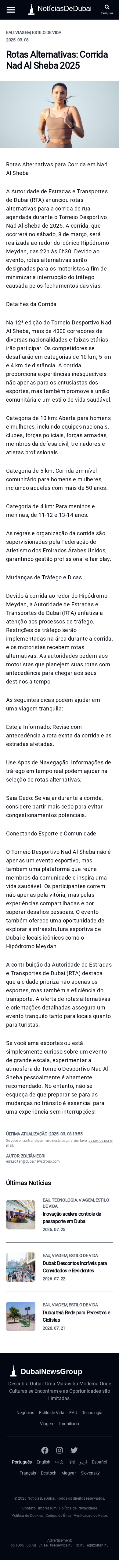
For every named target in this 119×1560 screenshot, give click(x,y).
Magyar (68, 1473)
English (43, 1462)
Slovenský (90, 1473)
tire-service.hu (61, 1545)
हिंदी (72, 1462)
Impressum (47, 1508)
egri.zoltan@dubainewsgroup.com (33, 1161)
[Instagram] (59, 1450)
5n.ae (43, 1545)
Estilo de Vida (51, 1412)
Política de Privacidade (78, 1508)
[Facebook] (45, 1450)
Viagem (47, 1423)
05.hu (31, 1545)
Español (99, 1462)
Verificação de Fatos (91, 1515)
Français (28, 1473)
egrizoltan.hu (98, 1545)
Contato (29, 1508)
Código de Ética (58, 1515)
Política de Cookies (27, 1515)
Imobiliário (69, 1423)
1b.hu (80, 1545)
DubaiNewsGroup (51, 1371)
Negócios (25, 1412)
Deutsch (48, 1473)
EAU (73, 1412)
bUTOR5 (17, 1545)
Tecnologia (92, 1412)
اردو (83, 1462)
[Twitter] (74, 1450)
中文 (59, 1462)
